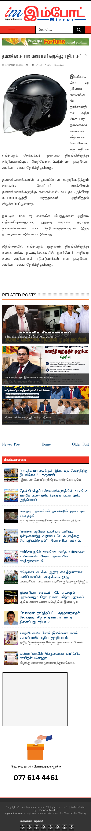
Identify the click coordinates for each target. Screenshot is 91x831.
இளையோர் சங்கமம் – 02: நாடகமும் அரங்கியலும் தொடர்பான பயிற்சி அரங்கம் (52, 595)
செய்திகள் (59, 65)
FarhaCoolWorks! (48, 810)
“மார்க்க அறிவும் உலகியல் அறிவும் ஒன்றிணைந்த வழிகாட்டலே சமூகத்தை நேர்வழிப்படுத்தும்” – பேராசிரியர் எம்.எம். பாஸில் (50, 538)
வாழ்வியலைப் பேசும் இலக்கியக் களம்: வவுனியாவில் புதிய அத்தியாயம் (49, 635)
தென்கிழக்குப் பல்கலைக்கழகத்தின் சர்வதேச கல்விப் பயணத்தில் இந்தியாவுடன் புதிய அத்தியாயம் (54, 495)
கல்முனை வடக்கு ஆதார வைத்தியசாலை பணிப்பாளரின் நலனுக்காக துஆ (51, 574)
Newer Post (11, 444)
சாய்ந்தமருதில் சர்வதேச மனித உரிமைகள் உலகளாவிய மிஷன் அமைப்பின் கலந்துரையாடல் (52, 556)
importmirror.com (13, 813)
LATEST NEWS (43, 65)
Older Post (80, 444)
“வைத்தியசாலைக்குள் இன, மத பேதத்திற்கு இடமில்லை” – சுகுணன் (54, 473)
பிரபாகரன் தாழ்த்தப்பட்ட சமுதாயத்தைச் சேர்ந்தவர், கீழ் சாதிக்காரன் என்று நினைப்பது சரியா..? (50, 617)
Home (46, 444)
